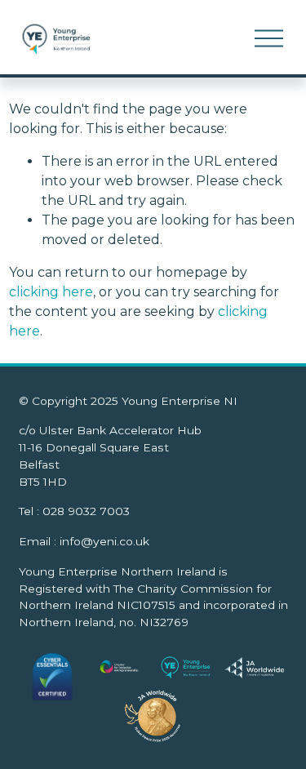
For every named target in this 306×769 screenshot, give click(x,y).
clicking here (51, 292)
